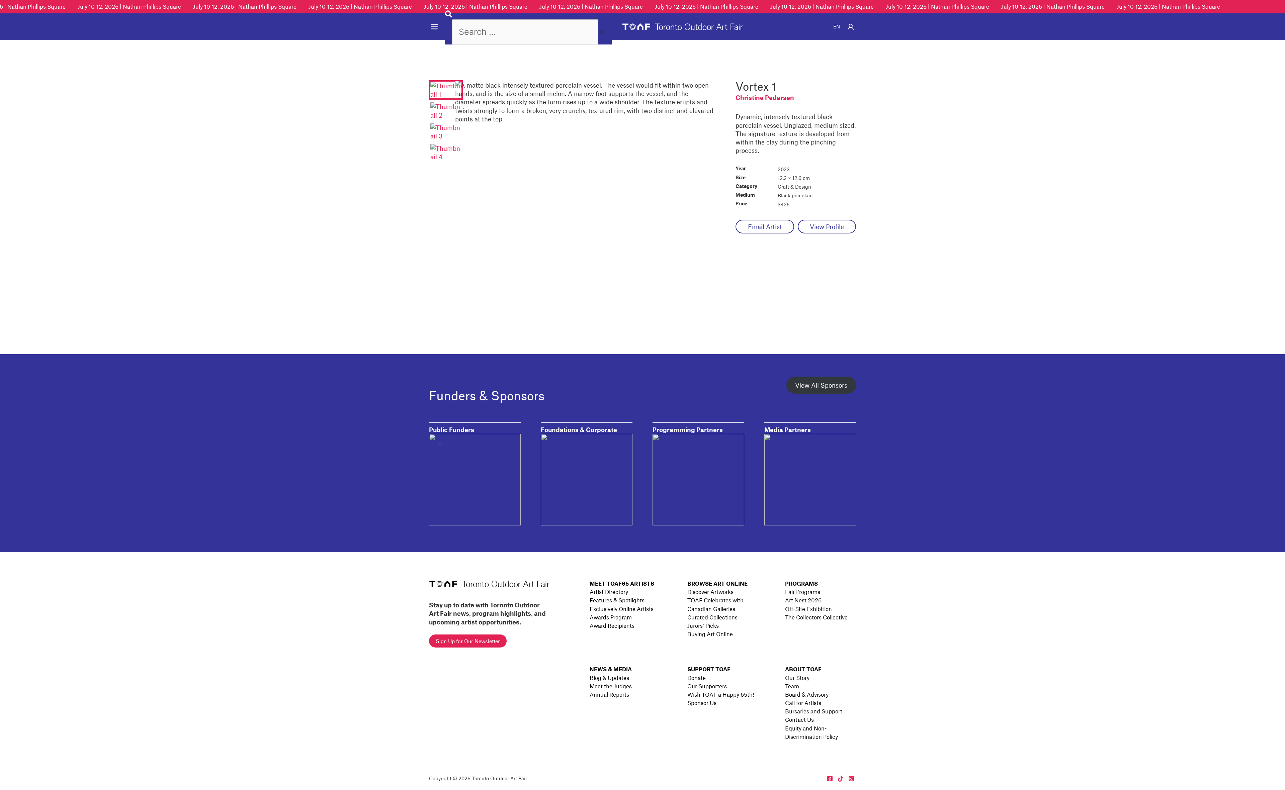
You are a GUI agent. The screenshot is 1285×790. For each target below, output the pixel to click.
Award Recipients (612, 625)
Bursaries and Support (813, 711)
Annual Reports (609, 694)
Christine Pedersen (765, 97)
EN (836, 26)
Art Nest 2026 (803, 600)
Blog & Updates (609, 677)
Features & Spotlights (617, 600)
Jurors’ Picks (703, 625)
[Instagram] (851, 778)
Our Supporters (707, 686)
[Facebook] (830, 778)
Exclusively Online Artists (622, 608)
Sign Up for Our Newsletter (468, 641)
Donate (696, 677)
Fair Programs (802, 591)
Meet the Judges (611, 686)
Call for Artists (803, 702)
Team (792, 686)
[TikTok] (840, 778)
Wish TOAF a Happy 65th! (720, 694)
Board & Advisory (807, 694)
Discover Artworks (710, 591)
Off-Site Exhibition (808, 608)
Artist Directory (609, 591)
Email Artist (765, 226)
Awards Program (611, 617)
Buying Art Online (710, 633)
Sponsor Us (701, 702)
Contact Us (799, 719)
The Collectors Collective (816, 617)
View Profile (827, 226)
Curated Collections (712, 617)
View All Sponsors (821, 385)
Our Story (797, 677)
